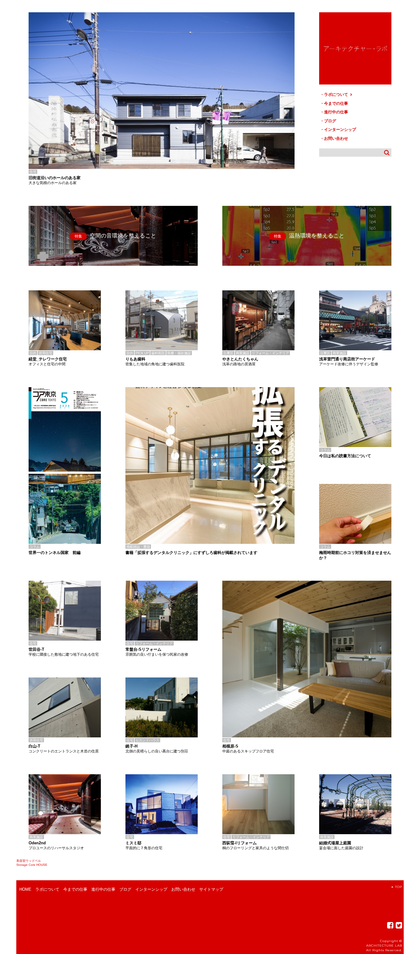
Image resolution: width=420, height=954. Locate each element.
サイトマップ (211, 889)
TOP (398, 887)
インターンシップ (340, 129)
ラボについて (336, 94)
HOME (25, 889)
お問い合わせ (336, 138)
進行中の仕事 (336, 112)
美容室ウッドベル (28, 860)
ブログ (330, 121)
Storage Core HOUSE (31, 864)
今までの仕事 (336, 103)
